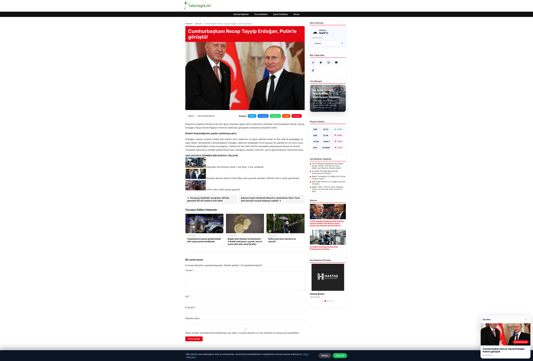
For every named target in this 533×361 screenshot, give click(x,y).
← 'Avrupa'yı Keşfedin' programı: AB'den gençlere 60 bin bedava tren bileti (208, 199)
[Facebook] (313, 62)
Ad (187, 296)
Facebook (263, 116)
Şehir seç (317, 38)
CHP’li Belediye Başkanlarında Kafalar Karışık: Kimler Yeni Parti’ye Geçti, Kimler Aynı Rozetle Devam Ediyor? (327, 165)
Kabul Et (340, 355)
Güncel (198, 23)
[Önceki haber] (335, 89)
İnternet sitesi (192, 318)
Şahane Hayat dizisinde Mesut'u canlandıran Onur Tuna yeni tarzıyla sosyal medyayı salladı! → (270, 199)
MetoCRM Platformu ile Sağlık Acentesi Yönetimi (329, 182)
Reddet (325, 355)
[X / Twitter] (321, 62)
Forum (296, 14)
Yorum (189, 270)
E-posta (190, 307)
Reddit (286, 116)
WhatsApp (275, 116)
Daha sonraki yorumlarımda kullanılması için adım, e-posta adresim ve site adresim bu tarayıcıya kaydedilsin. (242, 332)
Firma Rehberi (261, 14)
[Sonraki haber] (341, 89)
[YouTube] (336, 62)
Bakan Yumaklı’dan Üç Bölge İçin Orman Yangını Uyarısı (328, 177)
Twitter (252, 116)
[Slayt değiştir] (323, 301)
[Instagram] (328, 62)
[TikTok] (313, 70)
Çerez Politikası (280, 14)
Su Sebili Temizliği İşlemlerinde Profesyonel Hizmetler (325, 172)
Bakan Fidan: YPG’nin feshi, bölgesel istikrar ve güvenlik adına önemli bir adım (327, 189)
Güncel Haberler (241, 14)
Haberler (189, 23)
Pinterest (296, 116)
